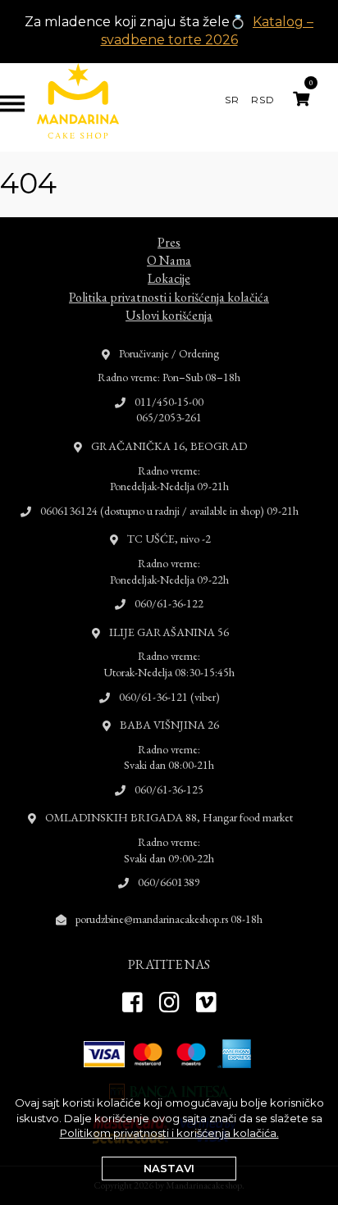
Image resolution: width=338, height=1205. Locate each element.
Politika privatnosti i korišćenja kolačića (169, 297)
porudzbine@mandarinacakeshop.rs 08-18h (169, 919)
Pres (169, 242)
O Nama (169, 260)
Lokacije (169, 278)
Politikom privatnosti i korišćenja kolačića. (169, 1132)
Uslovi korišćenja (169, 315)
